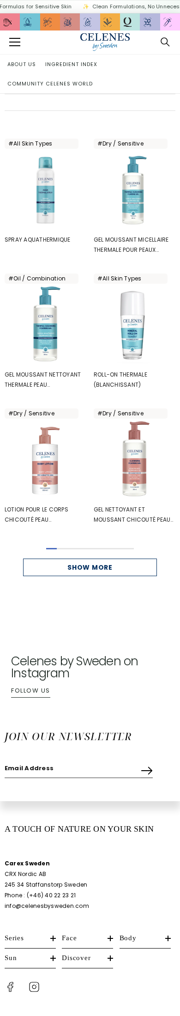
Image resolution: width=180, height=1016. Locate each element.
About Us (21, 64)
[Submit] (147, 768)
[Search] (165, 42)
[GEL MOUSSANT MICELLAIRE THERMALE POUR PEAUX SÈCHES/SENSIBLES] (134, 190)
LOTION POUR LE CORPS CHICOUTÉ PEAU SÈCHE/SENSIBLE (36, 515)
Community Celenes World (50, 83)
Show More (89, 567)
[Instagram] (34, 986)
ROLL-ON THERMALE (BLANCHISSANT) (120, 380)
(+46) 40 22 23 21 (51, 895)
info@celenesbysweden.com (47, 906)
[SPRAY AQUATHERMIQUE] (45, 190)
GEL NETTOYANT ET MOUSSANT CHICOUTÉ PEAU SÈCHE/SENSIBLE (132, 515)
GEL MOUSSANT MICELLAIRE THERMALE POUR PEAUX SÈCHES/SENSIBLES (131, 245)
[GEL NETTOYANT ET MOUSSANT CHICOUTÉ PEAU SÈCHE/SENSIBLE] (134, 460)
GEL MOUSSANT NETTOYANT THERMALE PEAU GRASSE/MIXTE (43, 380)
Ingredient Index (71, 64)
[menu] (14, 42)
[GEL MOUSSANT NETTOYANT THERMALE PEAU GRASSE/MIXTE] (45, 325)
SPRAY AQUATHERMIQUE (38, 239)
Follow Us (30, 690)
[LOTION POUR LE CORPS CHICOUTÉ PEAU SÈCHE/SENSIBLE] (45, 460)
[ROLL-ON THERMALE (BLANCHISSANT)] (134, 325)
